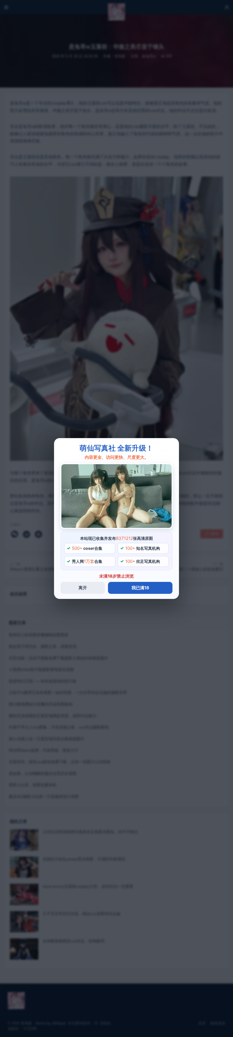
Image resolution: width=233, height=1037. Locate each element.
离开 (82, 587)
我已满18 (140, 587)
